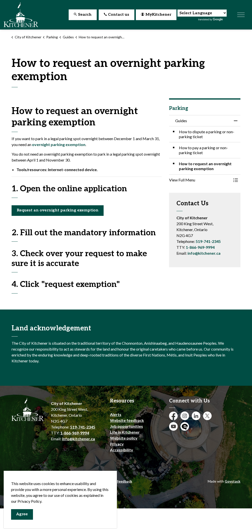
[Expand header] (241, 15)
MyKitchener (158, 14)
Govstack (232, 481)
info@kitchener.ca (204, 253)
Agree (22, 514)
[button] (200, 180)
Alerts (115, 414)
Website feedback (127, 420)
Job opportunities (126, 426)
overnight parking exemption (58, 144)
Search (85, 14)
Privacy (117, 444)
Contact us (118, 14)
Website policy (124, 438)
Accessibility (121, 449)
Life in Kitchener (125, 432)
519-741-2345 (208, 241)
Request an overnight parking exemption (57, 210)
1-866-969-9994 (200, 247)
